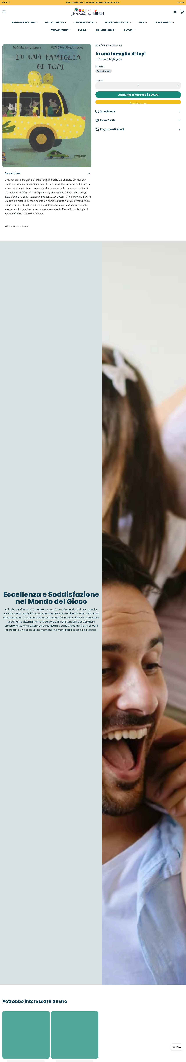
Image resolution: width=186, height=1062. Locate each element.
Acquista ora (138, 103)
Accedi (180, 2)
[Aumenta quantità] (178, 85)
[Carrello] (181, 12)
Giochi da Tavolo (84, 22)
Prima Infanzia (59, 30)
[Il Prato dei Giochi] (87, 12)
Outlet (128, 30)
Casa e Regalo (162, 22)
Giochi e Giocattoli (117, 22)
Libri (142, 22)
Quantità (99, 80)
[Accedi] (174, 12)
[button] (138, 94)
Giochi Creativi (54, 22)
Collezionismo (105, 30)
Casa (98, 45)
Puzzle (82, 30)
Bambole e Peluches (23, 22)
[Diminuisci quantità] (99, 85)
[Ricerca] (4, 12)
